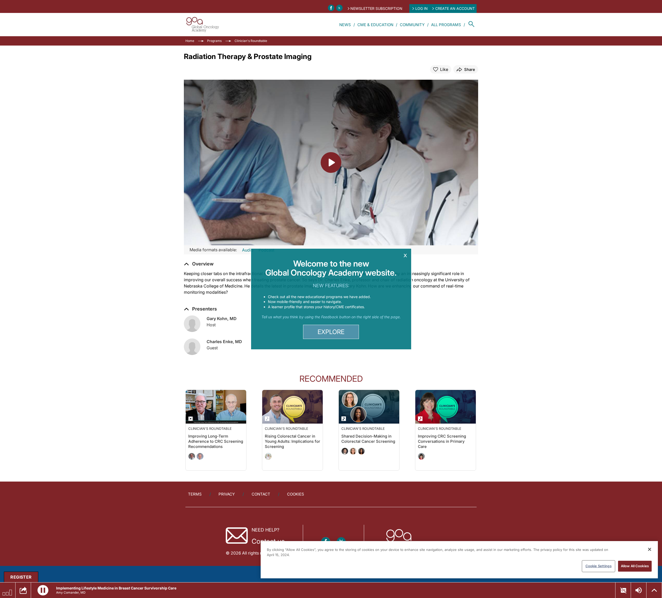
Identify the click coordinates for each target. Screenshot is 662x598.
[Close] (649, 549)
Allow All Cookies (635, 566)
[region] (459, 559)
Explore (331, 332)
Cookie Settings (598, 566)
